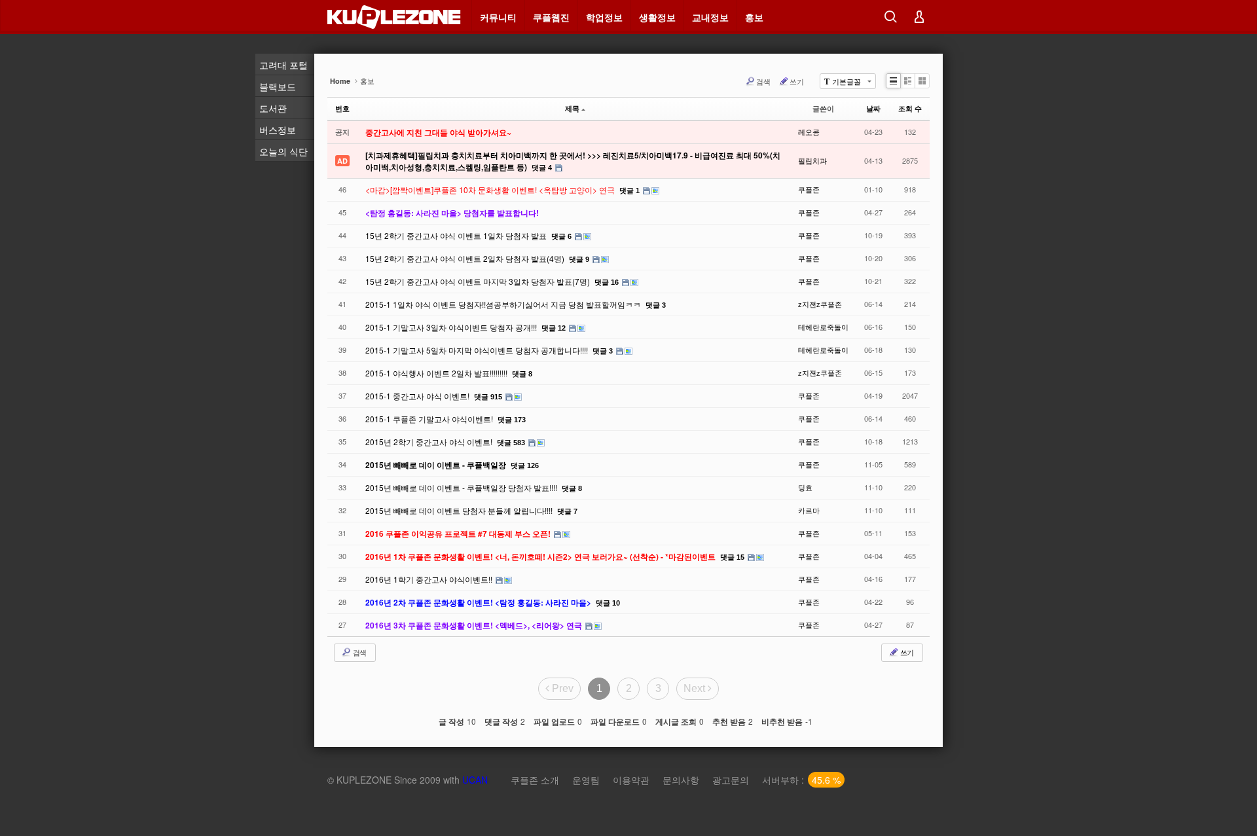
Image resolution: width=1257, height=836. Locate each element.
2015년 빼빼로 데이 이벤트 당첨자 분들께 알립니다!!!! (460, 510)
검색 (763, 81)
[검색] (890, 17)
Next (695, 688)
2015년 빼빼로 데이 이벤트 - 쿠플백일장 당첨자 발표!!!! (462, 487)
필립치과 (812, 160)
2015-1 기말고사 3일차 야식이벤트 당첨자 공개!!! (452, 327)
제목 (572, 108)
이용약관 (631, 779)
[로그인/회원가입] (919, 17)
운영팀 (586, 779)
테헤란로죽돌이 (823, 326)
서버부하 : (801, 779)
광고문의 (730, 779)
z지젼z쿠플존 (820, 304)
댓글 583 (511, 442)
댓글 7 (567, 511)
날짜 (873, 108)
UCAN (475, 779)
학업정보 (604, 17)
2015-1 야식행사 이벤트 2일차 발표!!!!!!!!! (437, 372)
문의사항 (681, 779)
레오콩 (809, 131)
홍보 (754, 17)
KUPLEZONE (364, 779)
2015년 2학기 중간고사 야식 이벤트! (429, 441)
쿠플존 (809, 189)
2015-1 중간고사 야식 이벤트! (418, 395)
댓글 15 (732, 557)
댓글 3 (656, 305)
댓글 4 (542, 168)
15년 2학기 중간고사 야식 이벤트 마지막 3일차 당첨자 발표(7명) (478, 281)
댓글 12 (553, 328)
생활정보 (657, 17)
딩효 (805, 487)
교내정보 (710, 17)
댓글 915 (488, 397)
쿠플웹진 (551, 17)
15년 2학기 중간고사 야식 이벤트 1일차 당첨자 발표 (457, 235)
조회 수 (910, 108)
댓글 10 (608, 603)
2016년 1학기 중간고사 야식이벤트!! (429, 579)
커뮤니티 (498, 17)
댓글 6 (561, 236)
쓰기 (797, 81)
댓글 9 (579, 259)
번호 (342, 108)
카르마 (809, 510)
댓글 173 (512, 420)
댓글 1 (629, 190)
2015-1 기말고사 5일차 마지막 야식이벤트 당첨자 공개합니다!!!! (477, 349)
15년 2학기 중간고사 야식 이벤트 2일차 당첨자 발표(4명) (465, 258)
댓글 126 (525, 465)
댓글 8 (522, 374)
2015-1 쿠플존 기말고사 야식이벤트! (430, 418)
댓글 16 (606, 282)
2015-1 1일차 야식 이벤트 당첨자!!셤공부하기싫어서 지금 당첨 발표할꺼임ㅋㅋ (504, 304)
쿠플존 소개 (535, 779)
